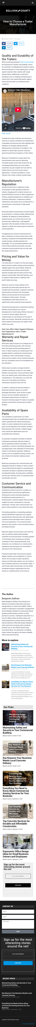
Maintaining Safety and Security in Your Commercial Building (21, 646)
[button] (3, 2)
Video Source (6, 133)
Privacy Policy (25, 1023)
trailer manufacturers (27, 62)
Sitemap (32, 1023)
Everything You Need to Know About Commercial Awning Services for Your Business (22, 684)
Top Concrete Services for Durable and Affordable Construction (16, 824)
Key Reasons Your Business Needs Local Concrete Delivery (17, 760)
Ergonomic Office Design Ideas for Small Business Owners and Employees (16, 854)
